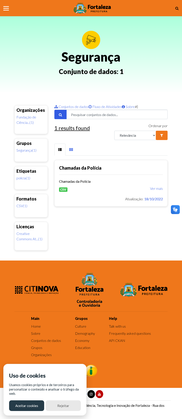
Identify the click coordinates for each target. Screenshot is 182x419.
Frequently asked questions (130, 333)
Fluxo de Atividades (107, 106)
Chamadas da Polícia (80, 167)
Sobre (130, 106)
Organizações (41, 355)
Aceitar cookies (26, 406)
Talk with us (117, 326)
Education (82, 347)
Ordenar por (158, 126)
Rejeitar (63, 406)
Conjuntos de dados (73, 106)
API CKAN (117, 340)
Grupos (36, 347)
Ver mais (156, 188)
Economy (82, 340)
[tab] (59, 150)
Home (36, 326)
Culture (80, 326)
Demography (85, 333)
